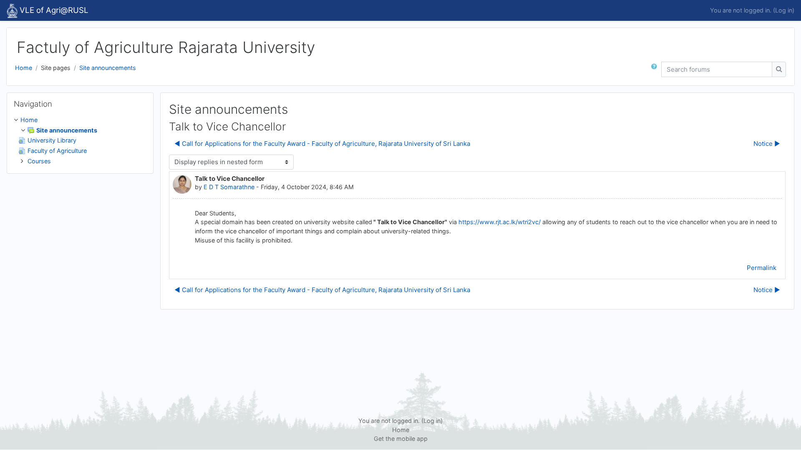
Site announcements (107, 67)
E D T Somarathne (229, 186)
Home (23, 67)
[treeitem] (80, 140)
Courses (39, 161)
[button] (655, 69)
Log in (783, 10)
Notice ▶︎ (766, 144)
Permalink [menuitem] (761, 268)
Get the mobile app (401, 438)
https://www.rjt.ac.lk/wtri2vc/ (499, 221)
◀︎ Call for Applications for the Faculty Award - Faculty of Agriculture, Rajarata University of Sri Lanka (322, 144)
